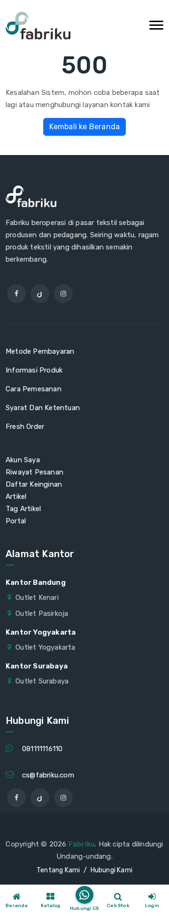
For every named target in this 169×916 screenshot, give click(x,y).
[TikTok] (40, 293)
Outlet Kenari (37, 597)
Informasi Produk (34, 370)
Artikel (16, 496)
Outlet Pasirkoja (41, 613)
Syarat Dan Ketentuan (43, 408)
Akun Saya (23, 460)
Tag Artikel (23, 509)
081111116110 (42, 749)
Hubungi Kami (111, 870)
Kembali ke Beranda (84, 126)
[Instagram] (63, 293)
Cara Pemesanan (33, 389)
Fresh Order (25, 426)
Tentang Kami (58, 870)
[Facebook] (16, 293)
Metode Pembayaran (40, 351)
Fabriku (82, 844)
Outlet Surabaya (42, 681)
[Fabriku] (38, 25)
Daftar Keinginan (34, 484)
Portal (16, 521)
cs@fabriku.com (48, 775)
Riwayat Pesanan (34, 472)
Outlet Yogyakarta (45, 647)
